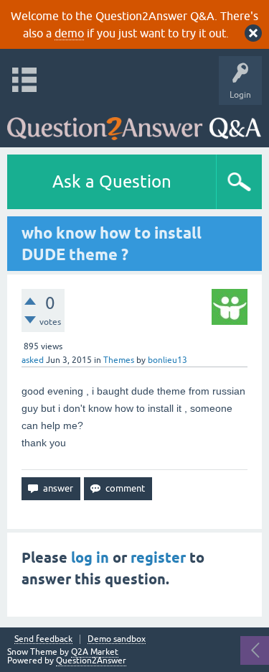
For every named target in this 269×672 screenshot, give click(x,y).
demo (69, 33)
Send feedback (43, 639)
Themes (118, 360)
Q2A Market (94, 652)
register (158, 557)
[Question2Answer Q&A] (134, 122)
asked (33, 360)
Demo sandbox (117, 639)
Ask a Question (111, 181)
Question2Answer (91, 660)
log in (90, 557)
